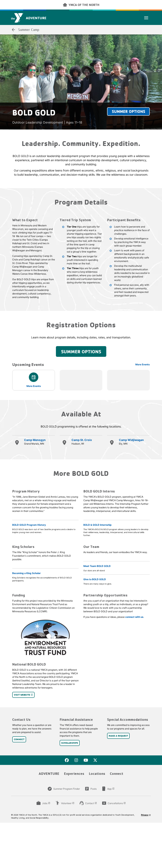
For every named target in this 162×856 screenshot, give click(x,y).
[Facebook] (67, 760)
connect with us (134, 616)
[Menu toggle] (146, 18)
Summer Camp (25, 29)
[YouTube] (85, 760)
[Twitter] (95, 760)
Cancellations (114, 803)
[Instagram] (76, 760)
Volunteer (64, 803)
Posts (91, 788)
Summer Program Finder (63, 788)
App (108, 788)
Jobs (43, 803)
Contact (88, 803)
